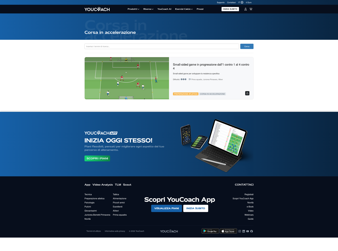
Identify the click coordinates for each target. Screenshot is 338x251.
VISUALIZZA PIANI (166, 208)
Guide (250, 218)
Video (250, 210)
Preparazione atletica (94, 198)
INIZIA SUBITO (230, 9)
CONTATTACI (244, 184)
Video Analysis (102, 184)
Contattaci (231, 2)
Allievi (116, 210)
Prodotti (132, 9)
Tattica (116, 194)
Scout (127, 184)
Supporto (221, 2)
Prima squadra (120, 214)
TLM (118, 184)
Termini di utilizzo (93, 231)
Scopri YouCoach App (243, 198)
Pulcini (87, 206)
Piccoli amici (119, 202)
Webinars (249, 214)
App (87, 184)
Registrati (249, 194)
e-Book (250, 206)
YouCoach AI (164, 9)
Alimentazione (119, 198)
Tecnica (88, 194)
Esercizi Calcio (183, 9)
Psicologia (89, 202)
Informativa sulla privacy (115, 231)
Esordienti (117, 206)
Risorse (147, 9)
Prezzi (200, 9)
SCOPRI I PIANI (97, 158)
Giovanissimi (90, 210)
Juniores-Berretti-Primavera (97, 214)
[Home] (105, 9)
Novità (87, 218)
